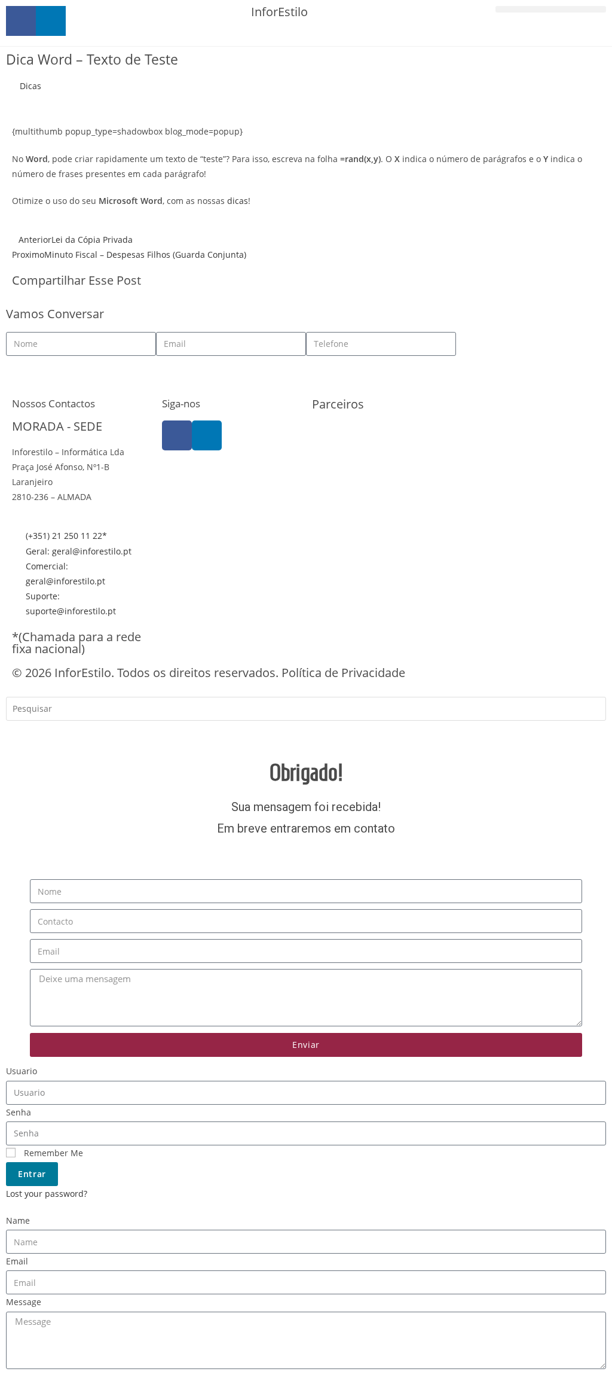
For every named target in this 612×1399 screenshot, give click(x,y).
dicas (237, 200)
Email (17, 1261)
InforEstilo (279, 12)
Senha (18, 1112)
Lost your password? (46, 1193)
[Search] (24, 735)
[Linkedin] (207, 435)
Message (23, 1301)
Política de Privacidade (343, 673)
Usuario (21, 1071)
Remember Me (52, 1153)
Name (18, 1220)
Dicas (30, 86)
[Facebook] (177, 435)
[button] (550, 9)
